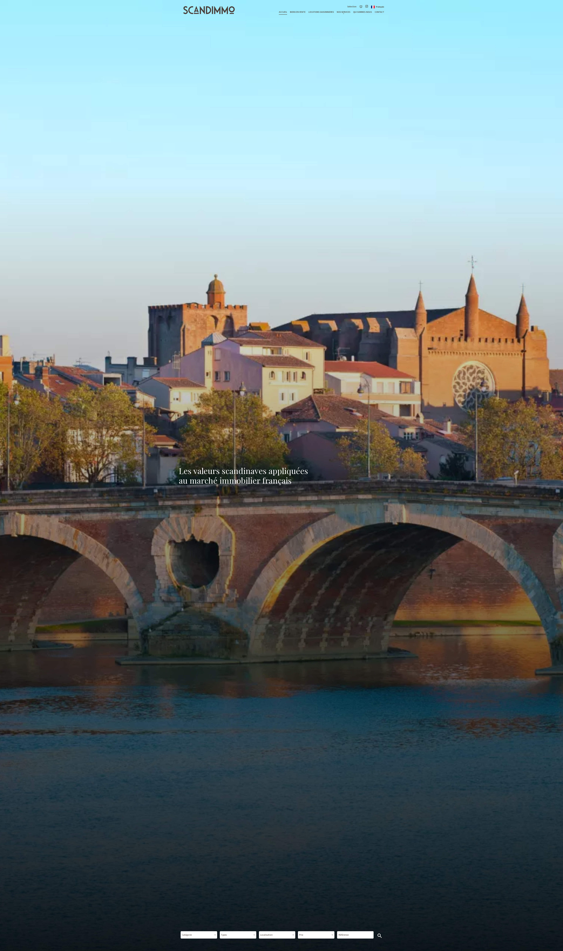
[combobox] (199, 935)
